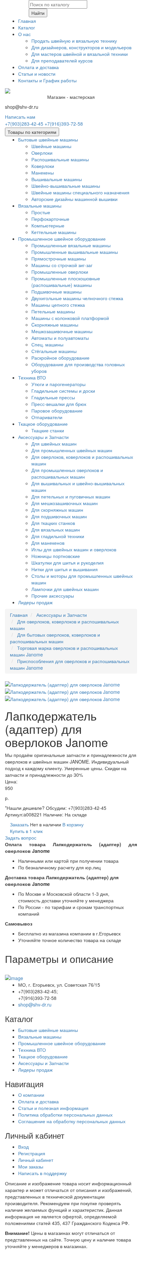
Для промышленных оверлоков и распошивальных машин (67, 473)
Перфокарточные (50, 219)
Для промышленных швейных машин (71, 450)
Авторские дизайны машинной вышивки (74, 199)
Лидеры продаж (35, 602)
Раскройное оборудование (60, 357)
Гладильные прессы (53, 397)
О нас (24, 34)
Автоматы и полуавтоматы (60, 338)
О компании (31, 1094)
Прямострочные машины (58, 258)
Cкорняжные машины (54, 324)
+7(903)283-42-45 (24, 123)
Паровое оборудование (57, 410)
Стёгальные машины (54, 351)
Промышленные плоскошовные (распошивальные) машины (65, 281)
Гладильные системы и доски (63, 390)
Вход (23, 1146)
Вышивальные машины (56, 179)
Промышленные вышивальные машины (74, 252)
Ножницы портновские (55, 556)
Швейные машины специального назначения (80, 192)
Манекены (42, 172)
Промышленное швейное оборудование (62, 238)
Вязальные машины (39, 205)
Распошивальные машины (60, 159)
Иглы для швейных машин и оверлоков (73, 549)
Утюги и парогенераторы (58, 384)
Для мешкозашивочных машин (64, 503)
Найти (38, 13)
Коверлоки (42, 166)
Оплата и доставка (38, 67)
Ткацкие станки (47, 430)
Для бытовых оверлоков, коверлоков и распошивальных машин (55, 638)
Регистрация (31, 1153)
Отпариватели (46, 417)
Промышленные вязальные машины (71, 245)
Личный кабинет (35, 1160)
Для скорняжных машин (57, 509)
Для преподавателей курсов (61, 60)
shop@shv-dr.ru (35, 1004)
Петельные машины (53, 311)
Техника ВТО (32, 377)
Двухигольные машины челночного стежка (77, 298)
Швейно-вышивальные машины (65, 185)
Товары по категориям (32, 132)
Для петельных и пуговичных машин (70, 496)
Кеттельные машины (53, 232)
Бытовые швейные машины (48, 139)
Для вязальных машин (55, 529)
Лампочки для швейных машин (65, 589)
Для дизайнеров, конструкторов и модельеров (81, 47)
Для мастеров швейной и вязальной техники (79, 54)
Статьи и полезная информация (53, 1108)
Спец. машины (47, 344)
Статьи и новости (36, 73)
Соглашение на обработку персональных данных (71, 1121)
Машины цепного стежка (58, 304)
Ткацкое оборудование (43, 423)
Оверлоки (42, 152)
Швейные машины (51, 146)
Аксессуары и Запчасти (43, 437)
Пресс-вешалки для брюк (58, 404)
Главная (27, 21)
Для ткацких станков (53, 523)
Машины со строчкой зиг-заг (61, 265)
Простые (40, 212)
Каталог (26, 27)
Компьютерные (47, 225)
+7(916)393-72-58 (64, 123)
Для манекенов (47, 542)
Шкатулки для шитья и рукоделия (67, 562)
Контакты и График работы (47, 80)
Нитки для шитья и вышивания (64, 569)
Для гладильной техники (57, 536)
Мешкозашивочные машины (61, 331)
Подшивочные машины (56, 291)
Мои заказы (30, 1166)
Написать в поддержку (42, 1173)
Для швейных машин (54, 443)
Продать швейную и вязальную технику (74, 40)
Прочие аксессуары (52, 595)
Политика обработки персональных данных (65, 1114)
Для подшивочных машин (59, 516)
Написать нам (20, 116)
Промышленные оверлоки (59, 271)
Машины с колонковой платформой (70, 318)
